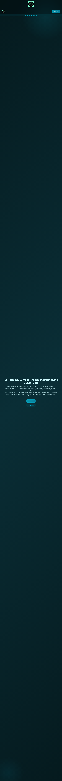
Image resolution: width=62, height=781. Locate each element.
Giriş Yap (56, 11)
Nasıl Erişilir (31, 405)
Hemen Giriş (31, 401)
